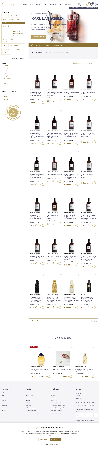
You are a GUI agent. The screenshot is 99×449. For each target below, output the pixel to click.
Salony (3, 398)
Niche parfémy (7, 26)
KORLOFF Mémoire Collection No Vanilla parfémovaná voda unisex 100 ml (87, 300)
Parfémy (5, 23)
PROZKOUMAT (39, 37)
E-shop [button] (25, 4)
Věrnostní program (56, 410)
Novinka (6, 58)
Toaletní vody (17, 36)
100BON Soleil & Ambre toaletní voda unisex (54, 257)
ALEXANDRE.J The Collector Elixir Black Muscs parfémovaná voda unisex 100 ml (35, 300)
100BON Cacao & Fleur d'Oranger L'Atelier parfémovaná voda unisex (71, 136)
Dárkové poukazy (31, 410)
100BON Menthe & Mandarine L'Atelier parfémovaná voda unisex (35, 95)
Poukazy (17, 49)
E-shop (3, 393)
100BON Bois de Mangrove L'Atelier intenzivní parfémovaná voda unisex (36, 136)
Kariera (3, 410)
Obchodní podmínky (56, 403)
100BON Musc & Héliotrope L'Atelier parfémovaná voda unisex (35, 218)
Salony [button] (38, 4)
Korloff (5, 81)
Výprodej (15, 58)
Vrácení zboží (55, 400)
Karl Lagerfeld (7, 78)
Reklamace (54, 398)
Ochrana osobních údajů (58, 405)
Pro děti (6, 99)
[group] (41, 362)
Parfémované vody (18, 33)
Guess (5, 73)
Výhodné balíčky (31, 408)
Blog (31, 4)
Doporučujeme (59, 53)
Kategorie (39, 45)
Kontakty (68, 4)
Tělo (16, 16)
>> (96, 321)
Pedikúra (28, 400)
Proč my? (53, 4)
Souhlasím (55, 439)
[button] (50, 347)
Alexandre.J (7, 68)
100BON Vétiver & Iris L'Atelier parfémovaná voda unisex (70, 258)
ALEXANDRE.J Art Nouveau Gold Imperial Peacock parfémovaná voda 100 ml (84, 371)
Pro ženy (6, 96)
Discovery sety (17, 31)
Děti (18, 19)
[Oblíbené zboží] (91, 4)
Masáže (28, 405)
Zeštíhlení (5, 53)
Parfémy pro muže (8, 39)
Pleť (10, 16)
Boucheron (6, 71)
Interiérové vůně (14, 45)
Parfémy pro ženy (8, 29)
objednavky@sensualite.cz (87, 405)
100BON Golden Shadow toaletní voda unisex (54, 175)
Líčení (4, 16)
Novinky (49, 53)
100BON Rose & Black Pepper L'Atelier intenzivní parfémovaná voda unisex (88, 218)
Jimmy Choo (7, 76)
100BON (6, 66)
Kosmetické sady (7, 42)
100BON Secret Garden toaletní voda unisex (36, 257)
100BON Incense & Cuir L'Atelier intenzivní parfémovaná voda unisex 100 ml (71, 177)
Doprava (53, 393)
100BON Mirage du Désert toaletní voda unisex (87, 176)
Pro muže (6, 94)
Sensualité (6, 86)
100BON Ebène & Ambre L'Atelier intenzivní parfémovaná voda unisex (36, 177)
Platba (53, 395)
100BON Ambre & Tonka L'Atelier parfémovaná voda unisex (54, 94)
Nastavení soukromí (56, 413)
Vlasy (4, 19)
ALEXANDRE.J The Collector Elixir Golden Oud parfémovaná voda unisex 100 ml (54, 300)
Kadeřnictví (29, 395)
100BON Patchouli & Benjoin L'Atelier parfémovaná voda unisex (70, 218)
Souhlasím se (85, 421)
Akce (23, 58)
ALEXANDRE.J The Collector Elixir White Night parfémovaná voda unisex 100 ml (71, 300)
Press (60, 4)
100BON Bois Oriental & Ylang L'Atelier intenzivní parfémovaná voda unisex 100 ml (54, 136)
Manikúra (29, 398)
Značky (45, 4)
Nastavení (43, 439)
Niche (4, 45)
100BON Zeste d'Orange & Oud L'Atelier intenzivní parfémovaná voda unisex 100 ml (88, 259)
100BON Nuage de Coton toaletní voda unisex (53, 217)
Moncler (6, 83)
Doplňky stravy (7, 49)
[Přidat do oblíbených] (61, 111)
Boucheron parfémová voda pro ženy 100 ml (39, 370)
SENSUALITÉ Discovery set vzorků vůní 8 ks (62, 370)
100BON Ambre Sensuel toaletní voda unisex (71, 93)
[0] (87, 4)
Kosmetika (29, 393)
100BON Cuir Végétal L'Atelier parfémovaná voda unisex (88, 135)
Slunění (11, 19)
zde (57, 444)
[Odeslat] (95, 415)
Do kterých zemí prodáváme (59, 408)
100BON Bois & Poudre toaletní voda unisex (88, 93)
